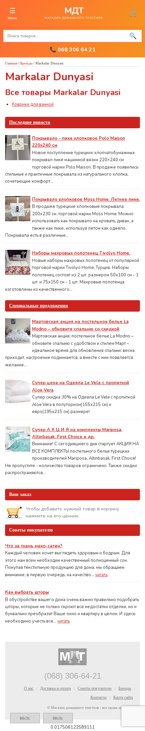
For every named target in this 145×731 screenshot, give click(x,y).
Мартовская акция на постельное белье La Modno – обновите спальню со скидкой (80, 325)
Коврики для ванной (33, 104)
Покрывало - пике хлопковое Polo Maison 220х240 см (78, 141)
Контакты (98, 697)
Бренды (26, 63)
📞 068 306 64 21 (72, 49)
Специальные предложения (38, 305)
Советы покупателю (95, 688)
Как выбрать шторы (27, 592)
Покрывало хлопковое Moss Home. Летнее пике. (86, 199)
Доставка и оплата (55, 688)
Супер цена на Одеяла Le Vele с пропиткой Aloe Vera (80, 386)
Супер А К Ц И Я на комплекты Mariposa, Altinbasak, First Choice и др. (77, 433)
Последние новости (29, 122)
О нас (28, 688)
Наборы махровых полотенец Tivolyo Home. (81, 253)
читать (101, 575)
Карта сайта (123, 697)
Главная (11, 63)
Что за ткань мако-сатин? (33, 546)
